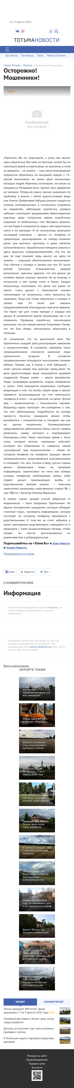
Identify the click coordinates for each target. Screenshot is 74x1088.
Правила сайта (37, 1063)
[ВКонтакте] (17, 31)
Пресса (27, 65)
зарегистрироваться (40, 646)
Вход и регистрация (16, 666)
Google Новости (16, 548)
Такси (40, 55)
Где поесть (11, 55)
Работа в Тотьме (56, 55)
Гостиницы (27, 55)
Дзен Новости (61, 543)
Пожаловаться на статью (19, 554)
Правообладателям (37, 1059)
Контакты (37, 1067)
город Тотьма (12, 65)
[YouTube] (23, 31)
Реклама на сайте (37, 1056)
